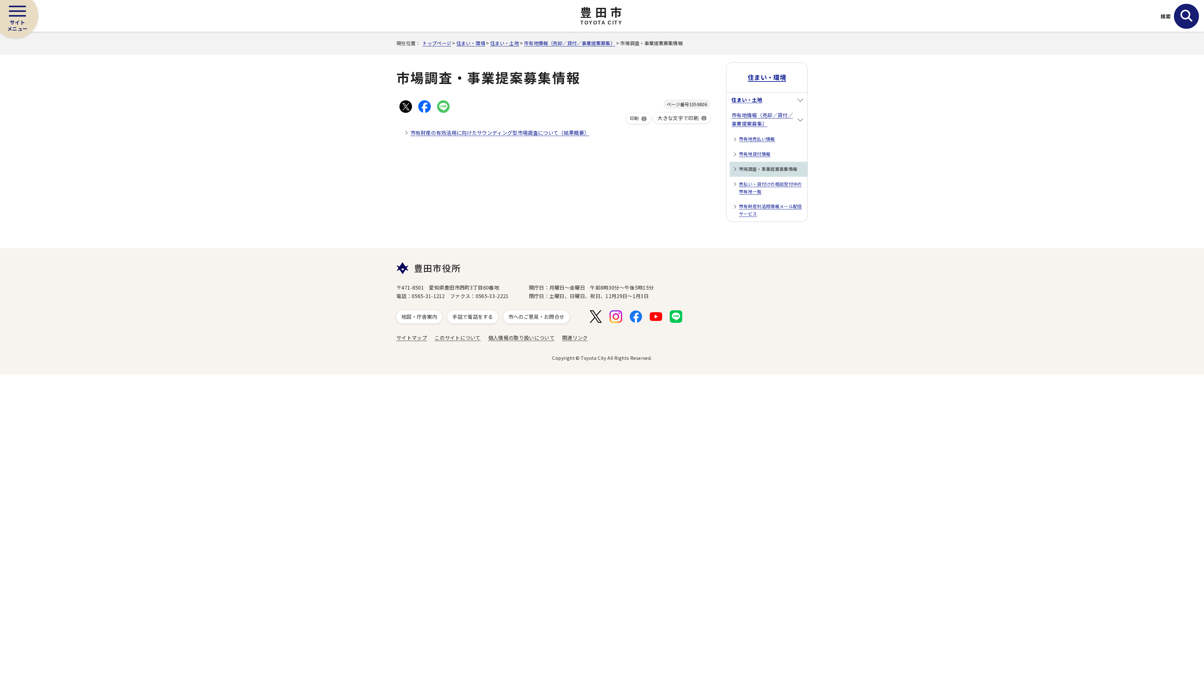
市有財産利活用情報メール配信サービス (770, 210)
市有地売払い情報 (757, 139)
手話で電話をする (472, 316)
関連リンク (575, 337)
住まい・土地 (504, 42)
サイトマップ (411, 337)
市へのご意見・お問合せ (536, 316)
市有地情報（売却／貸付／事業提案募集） (569, 42)
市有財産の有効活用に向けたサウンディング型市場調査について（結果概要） (499, 132)
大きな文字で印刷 (678, 118)
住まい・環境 (470, 42)
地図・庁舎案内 (419, 316)
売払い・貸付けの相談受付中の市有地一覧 (770, 188)
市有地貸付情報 (754, 154)
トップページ (436, 42)
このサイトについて (458, 337)
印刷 (634, 118)
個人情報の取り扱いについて (521, 337)
